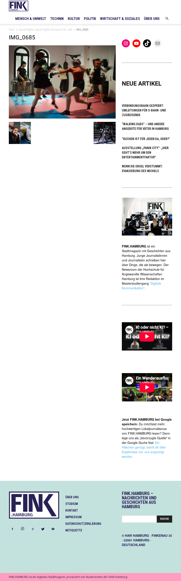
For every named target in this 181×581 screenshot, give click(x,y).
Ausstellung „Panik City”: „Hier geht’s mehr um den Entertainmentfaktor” (145, 152)
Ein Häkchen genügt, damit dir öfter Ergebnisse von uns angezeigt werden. (144, 449)
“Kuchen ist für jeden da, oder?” (146, 139)
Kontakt (71, 510)
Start (12, 29)
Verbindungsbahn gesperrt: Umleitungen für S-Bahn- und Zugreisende (144, 110)
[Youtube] (53, 529)
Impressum (73, 517)
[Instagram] (22, 528)
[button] (167, 19)
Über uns (152, 18)
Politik (90, 18)
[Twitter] (42, 529)
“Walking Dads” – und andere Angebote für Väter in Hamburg (145, 126)
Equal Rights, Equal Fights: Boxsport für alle (45, 29)
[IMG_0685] (62, 117)
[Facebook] (12, 529)
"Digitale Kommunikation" (141, 285)
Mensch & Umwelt (30, 18)
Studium (71, 504)
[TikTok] (32, 529)
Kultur (74, 18)
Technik (57, 18)
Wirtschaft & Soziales (120, 18)
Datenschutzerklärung (83, 523)
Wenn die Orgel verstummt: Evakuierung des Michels (142, 169)
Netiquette (73, 530)
